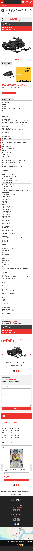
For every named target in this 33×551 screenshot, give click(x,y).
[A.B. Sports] (12, 2)
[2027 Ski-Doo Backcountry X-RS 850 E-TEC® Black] (16, 352)
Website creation (12, 544)
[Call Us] (31, 2)
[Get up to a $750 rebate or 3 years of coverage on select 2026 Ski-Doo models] (16, 74)
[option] (16, 355)
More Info (16, 480)
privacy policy (23, 541)
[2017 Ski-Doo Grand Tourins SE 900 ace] (16, 458)
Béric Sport (4, 5)
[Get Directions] (27, 2)
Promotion (6, 64)
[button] (2, 355)
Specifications (7, 99)
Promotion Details (9, 93)
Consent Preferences (17, 542)
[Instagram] (18, 524)
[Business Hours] (23, 2)
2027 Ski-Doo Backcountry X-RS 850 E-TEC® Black (16, 363)
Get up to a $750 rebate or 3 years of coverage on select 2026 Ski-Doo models (15, 85)
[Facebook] (15, 524)
